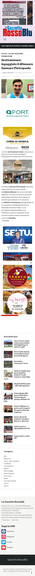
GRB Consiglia (8, 471)
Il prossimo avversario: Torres (21, 362)
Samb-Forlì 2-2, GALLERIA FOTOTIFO (22, 427)
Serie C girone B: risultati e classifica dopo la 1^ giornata (21, 419)
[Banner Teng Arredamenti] (17, 171)
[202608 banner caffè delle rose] (17, 302)
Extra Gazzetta (9, 466)
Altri (5, 456)
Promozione (6, 56)
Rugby (6, 478)
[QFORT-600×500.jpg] (17, 113)
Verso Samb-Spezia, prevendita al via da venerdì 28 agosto (22, 354)
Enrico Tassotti (8, 72)
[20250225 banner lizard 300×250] (17, 139)
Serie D (6, 486)
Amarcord (7, 458)
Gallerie (6, 468)
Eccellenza (7, 463)
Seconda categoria (10, 481)
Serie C (6, 483)
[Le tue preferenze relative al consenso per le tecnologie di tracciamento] (31, 572)
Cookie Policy (14, 520)
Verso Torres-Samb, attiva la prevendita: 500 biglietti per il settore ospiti (22, 344)
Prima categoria (9, 473)
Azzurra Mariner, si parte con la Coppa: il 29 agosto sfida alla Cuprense (22, 409)
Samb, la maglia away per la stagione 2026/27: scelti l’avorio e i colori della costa (17, 375)
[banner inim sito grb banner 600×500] (17, 13)
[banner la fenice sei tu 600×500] (17, 238)
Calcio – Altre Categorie (11, 461)
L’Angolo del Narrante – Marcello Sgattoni (22, 385)
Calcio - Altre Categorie (12, 54)
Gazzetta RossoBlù (17, 559)
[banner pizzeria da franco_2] (17, 276)
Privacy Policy (5, 520)
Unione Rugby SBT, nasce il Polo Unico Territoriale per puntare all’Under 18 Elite (17, 397)
